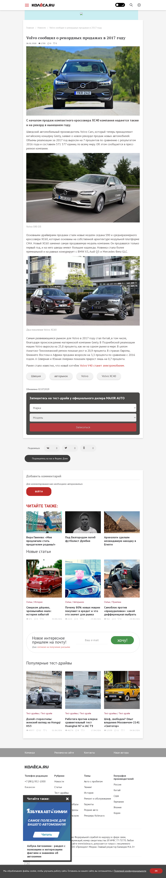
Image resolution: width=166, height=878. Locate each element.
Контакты (89, 752)
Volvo (84, 376)
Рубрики (59, 775)
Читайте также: (42, 506)
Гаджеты (89, 804)
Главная (30, 27)
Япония (117, 807)
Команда (30, 752)
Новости (42, 27)
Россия (117, 784)
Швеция (36, 376)
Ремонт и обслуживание (97, 798)
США (116, 796)
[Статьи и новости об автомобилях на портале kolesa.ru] (43, 5)
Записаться (83, 427)
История (88, 792)
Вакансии (30, 787)
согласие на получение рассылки (53, 647)
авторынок (61, 376)
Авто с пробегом (93, 781)
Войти (39, 491)
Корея (117, 813)
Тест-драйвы (61, 792)
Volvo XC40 (109, 376)
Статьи (58, 787)
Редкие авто (91, 809)
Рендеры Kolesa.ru (94, 815)
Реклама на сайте (64, 752)
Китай (117, 790)
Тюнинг (88, 787)
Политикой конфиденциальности (130, 870)
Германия (119, 801)
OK (156, 871)
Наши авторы (121, 752)
